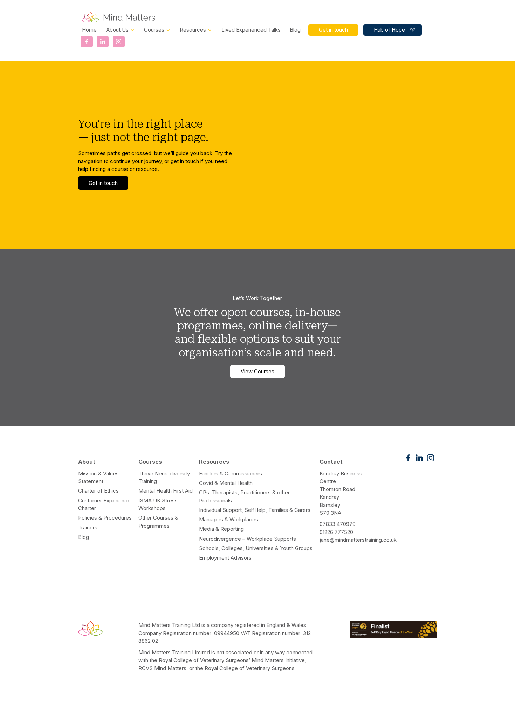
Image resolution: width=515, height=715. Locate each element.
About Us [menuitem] (117, 30)
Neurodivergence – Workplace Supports (247, 538)
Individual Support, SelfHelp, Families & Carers (254, 510)
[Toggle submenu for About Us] (132, 29)
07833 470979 (338, 524)
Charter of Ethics (98, 490)
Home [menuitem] (89, 30)
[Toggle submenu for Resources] (209, 29)
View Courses (257, 371)
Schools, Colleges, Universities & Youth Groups (256, 548)
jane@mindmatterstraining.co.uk (358, 539)
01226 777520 (336, 532)
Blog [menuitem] (295, 30)
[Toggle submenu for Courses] (168, 29)
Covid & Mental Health (226, 483)
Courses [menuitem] (154, 30)
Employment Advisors (225, 557)
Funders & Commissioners (230, 473)
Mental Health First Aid (165, 490)
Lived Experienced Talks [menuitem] (251, 30)
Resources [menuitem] (193, 30)
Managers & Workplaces (228, 519)
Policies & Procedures (105, 517)
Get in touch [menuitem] (333, 29)
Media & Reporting (221, 529)
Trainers (87, 527)
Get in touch (103, 183)
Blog (83, 537)
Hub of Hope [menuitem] (389, 29)
